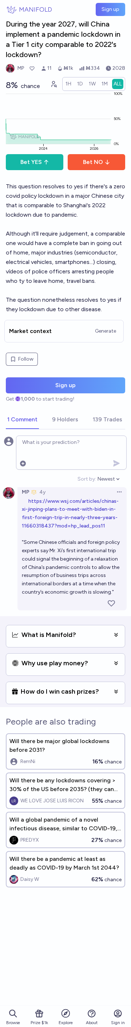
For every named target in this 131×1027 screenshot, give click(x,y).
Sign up (110, 9)
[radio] (68, 84)
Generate (105, 331)
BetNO (93, 162)
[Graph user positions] (53, 84)
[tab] (22, 420)
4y (42, 492)
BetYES (31, 162)
